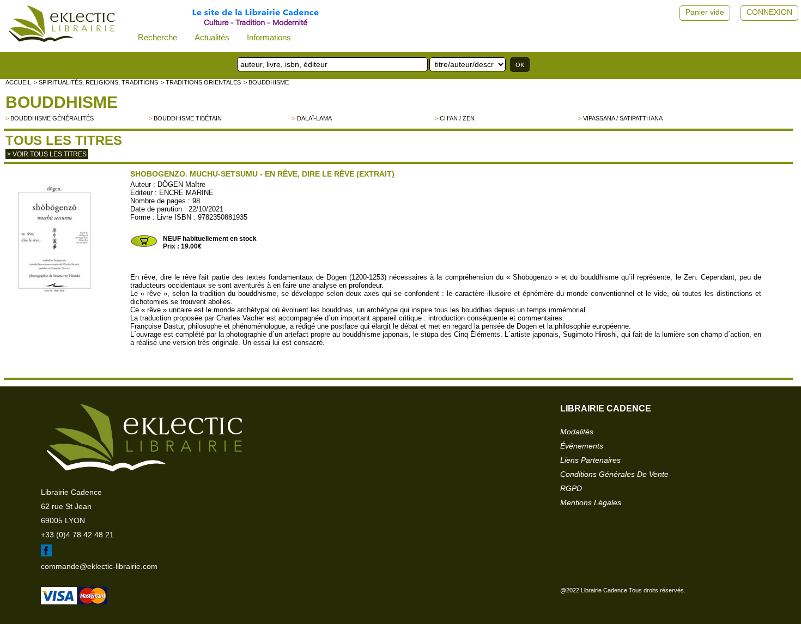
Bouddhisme (61, 102)
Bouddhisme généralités (52, 118)
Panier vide (704, 12)
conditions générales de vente (614, 474)
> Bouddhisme (266, 82)
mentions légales (590, 502)
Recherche (157, 37)
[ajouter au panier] (143, 246)
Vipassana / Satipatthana (623, 118)
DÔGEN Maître (181, 184)
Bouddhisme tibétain (188, 118)
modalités (576, 431)
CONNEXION (769, 12)
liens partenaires (590, 460)
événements (581, 445)
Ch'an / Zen (457, 118)
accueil (18, 82)
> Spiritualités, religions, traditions (96, 82)
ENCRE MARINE (186, 193)
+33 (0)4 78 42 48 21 (77, 534)
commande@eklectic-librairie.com (99, 566)
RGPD (571, 488)
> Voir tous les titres (47, 154)
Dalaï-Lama (314, 118)
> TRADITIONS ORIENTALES (201, 82)
